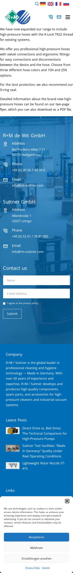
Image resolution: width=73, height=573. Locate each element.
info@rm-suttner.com (28, 185)
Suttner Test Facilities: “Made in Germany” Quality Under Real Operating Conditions (43, 451)
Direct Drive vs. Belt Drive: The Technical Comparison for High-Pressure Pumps (44, 433)
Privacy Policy (32, 567)
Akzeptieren (36, 537)
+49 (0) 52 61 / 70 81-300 (30, 236)
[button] (67, 501)
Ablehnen (36, 548)
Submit (12, 314)
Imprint (46, 567)
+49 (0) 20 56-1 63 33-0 (28, 170)
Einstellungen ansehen (37, 558)
